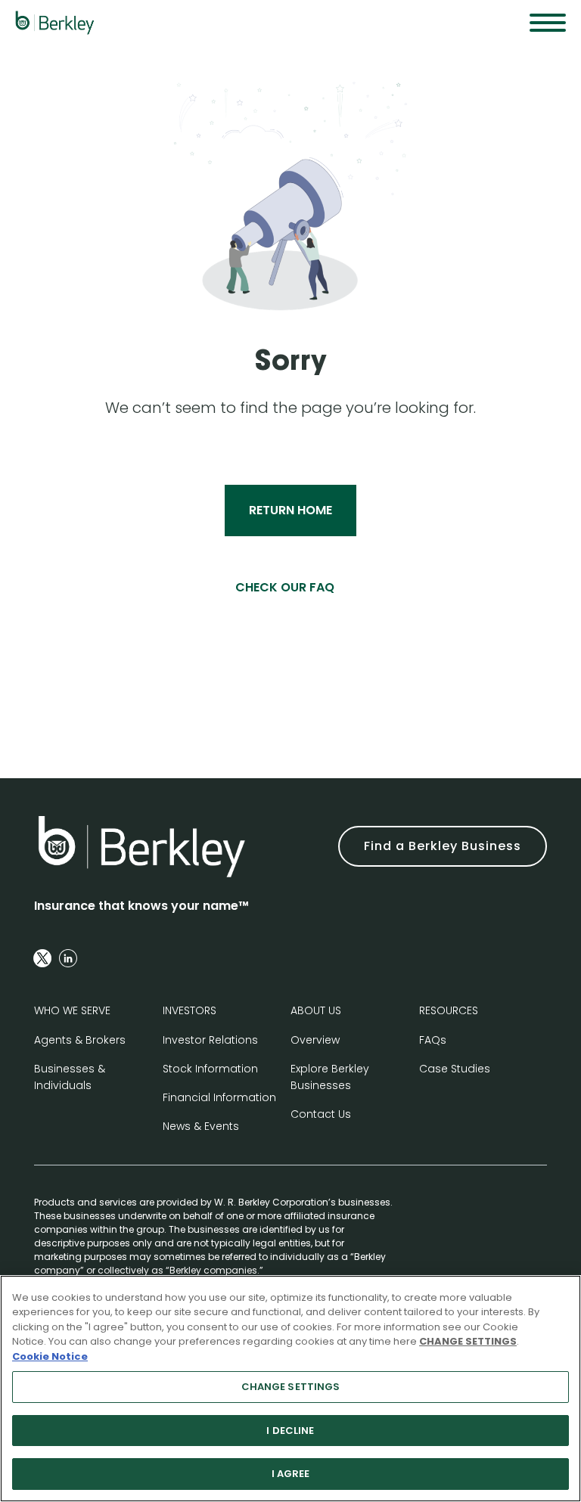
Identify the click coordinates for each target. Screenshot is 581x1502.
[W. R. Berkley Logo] (55, 23)
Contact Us (320, 1114)
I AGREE (291, 1473)
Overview (315, 1039)
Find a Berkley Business (442, 846)
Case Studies (454, 1068)
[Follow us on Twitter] (42, 958)
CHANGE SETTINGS (290, 1386)
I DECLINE (290, 1430)
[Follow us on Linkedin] (68, 958)
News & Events (201, 1126)
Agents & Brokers (80, 1039)
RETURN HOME (290, 510)
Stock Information (210, 1068)
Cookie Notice (50, 1356)
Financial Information (219, 1097)
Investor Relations (210, 1039)
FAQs (432, 1039)
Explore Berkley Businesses (329, 1077)
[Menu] (548, 23)
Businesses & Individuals (69, 1077)
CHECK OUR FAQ (284, 587)
